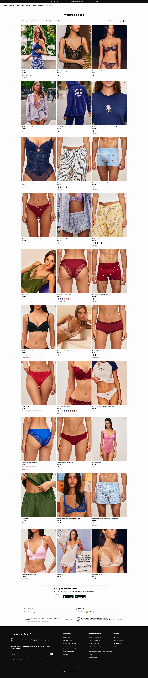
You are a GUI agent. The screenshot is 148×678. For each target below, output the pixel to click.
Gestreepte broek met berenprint (65, 182)
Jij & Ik (96, 1)
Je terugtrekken (67, 646)
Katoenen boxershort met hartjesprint (101, 294)
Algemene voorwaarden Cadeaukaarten (98, 646)
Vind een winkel (67, 637)
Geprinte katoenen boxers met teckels (101, 182)
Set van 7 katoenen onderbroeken (65, 462)
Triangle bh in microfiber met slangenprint (67, 350)
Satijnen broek (25, 518)
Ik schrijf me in (68, 619)
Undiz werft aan (117, 646)
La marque (76, 10)
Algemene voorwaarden (94, 643)
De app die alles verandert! (69, 648)
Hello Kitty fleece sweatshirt (64, 126)
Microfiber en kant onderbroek (29, 462)
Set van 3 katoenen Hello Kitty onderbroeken (103, 406)
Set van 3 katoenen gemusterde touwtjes (32, 238)
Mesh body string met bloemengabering (31, 182)
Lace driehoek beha (97, 574)
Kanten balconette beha (98, 70)
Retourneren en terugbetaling (70, 643)
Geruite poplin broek (27, 70)
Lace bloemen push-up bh (63, 406)
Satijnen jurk (60, 574)
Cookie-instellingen (93, 657)
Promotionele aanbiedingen (95, 637)
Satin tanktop (25, 294)
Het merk (116, 637)
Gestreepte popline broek (98, 238)
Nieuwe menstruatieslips (77, 1)
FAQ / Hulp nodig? (67, 640)
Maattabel (65, 654)
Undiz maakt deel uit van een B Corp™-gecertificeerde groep (95, 618)
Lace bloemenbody (96, 462)
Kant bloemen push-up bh (28, 350)
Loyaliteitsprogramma (68, 651)
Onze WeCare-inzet (118, 640)
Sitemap (90, 654)
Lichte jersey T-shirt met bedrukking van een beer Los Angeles (107, 126)
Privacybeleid (92, 648)
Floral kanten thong (26, 406)
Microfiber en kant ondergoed (64, 294)
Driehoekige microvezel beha (29, 574)
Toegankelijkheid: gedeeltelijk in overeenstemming (100, 651)
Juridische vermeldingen (94, 640)
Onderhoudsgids (118, 643)
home (71, 10)
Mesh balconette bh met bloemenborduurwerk (68, 518)
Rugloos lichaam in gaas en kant (64, 70)
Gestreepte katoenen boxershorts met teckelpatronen (105, 518)
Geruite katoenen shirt (27, 126)
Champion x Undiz (54, 1)
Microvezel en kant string (98, 350)
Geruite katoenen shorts (63, 238)
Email (12, 650)
